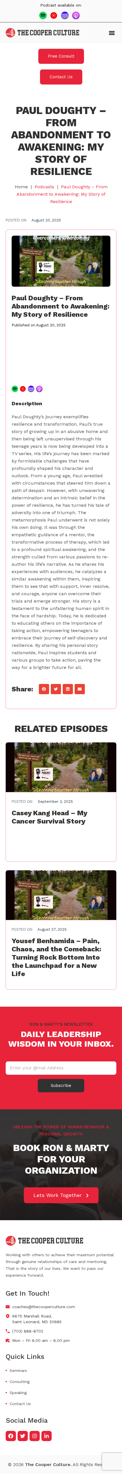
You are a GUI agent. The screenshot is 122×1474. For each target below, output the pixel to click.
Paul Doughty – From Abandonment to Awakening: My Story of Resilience (61, 306)
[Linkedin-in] (46, 1436)
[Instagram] (35, 1436)
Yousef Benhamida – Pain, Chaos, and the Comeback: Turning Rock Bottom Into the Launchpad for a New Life (56, 957)
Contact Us (20, 1403)
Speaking (18, 1392)
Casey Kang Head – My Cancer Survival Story (49, 817)
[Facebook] (11, 1436)
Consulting (20, 1381)
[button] (111, 32)
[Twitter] (23, 1436)
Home (21, 186)
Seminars (18, 1370)
